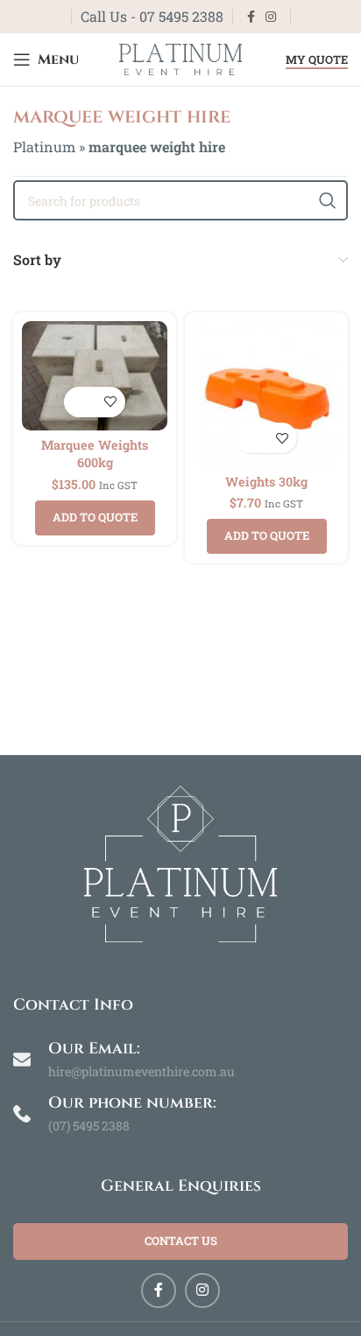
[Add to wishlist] (110, 402)
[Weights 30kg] (266, 393)
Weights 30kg (266, 481)
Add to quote (95, 517)
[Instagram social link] (270, 17)
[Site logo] (180, 57)
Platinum (44, 146)
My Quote (317, 60)
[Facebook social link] (251, 17)
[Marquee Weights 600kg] (94, 375)
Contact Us (181, 1241)
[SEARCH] (328, 200)
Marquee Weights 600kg (94, 454)
